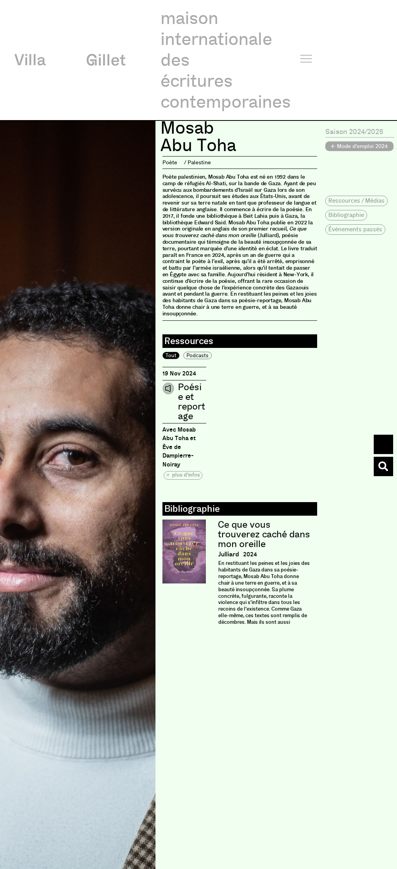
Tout (171, 355)
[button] (356, 201)
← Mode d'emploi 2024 (359, 146)
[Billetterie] (383, 444)
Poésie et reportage (191, 401)
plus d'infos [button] (185, 474)
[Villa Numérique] (383, 466)
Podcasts (197, 355)
